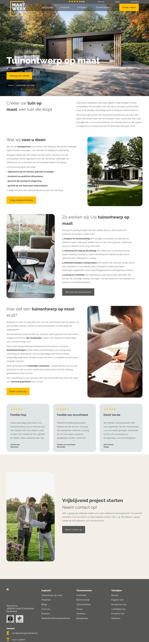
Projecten (46, 600)
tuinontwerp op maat (25, 85)
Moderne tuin (117, 613)
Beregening (82, 618)
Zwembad (81, 595)
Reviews (45, 613)
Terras (79, 609)
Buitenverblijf (82, 600)
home (10, 85)
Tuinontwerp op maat (51, 595)
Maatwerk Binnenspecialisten (55, 618)
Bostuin (115, 595)
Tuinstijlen (81, 7)
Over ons (45, 609)
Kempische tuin (118, 604)
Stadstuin (115, 618)
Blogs (44, 604)
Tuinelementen (103, 7)
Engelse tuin (117, 600)
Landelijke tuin (118, 609)
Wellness (81, 613)
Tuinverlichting (83, 604)
